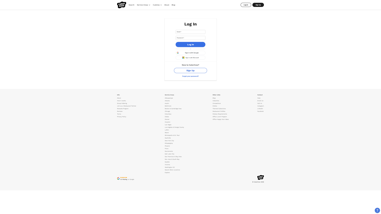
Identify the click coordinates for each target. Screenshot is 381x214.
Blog (173, 5)
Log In (246, 5)
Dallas (167, 116)
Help (258, 98)
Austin (167, 103)
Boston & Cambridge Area (173, 108)
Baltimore (168, 106)
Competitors (217, 103)
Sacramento (169, 151)
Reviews (119, 111)
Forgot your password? (190, 76)
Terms (119, 114)
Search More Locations (172, 170)
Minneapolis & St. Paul (172, 135)
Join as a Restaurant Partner (126, 106)
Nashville (168, 138)
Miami (167, 132)
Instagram (260, 106)
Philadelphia (169, 143)
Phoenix (167, 146)
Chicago (167, 111)
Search (131, 5)
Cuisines (157, 5)
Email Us (260, 100)
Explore (167, 172)
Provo (166, 148)
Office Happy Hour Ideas (221, 119)
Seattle (167, 162)
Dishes (215, 106)
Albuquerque (169, 98)
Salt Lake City (169, 154)
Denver (167, 119)
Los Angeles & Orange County (174, 127)
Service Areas (144, 5)
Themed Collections (219, 108)
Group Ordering (122, 103)
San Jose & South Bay (172, 159)
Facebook (260, 111)
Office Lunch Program (220, 116)
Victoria (167, 164)
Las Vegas (168, 124)
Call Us (259, 103)
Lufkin (167, 130)
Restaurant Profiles (219, 111)
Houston (167, 122)
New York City (169, 140)
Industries (216, 100)
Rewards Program (122, 108)
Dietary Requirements (220, 114)
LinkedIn (260, 108)
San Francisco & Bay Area (173, 156)
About (166, 5)
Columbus (168, 114)
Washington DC (170, 167)
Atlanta (167, 100)
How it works (121, 100)
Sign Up (258, 5)
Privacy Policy (121, 116)
